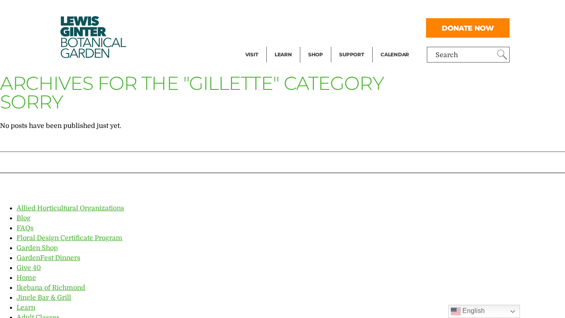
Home (26, 278)
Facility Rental (268, 10)
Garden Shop (37, 248)
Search (447, 55)
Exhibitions (263, 44)
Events (256, 27)
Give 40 (29, 268)
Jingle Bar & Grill (44, 297)
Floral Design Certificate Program (69, 238)
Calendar (395, 54)
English (473, 310)
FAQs (25, 228)
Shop (315, 54)
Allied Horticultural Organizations (70, 208)
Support (351, 54)
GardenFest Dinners (48, 258)
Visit (252, 54)
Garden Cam (294, 27)
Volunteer (354, 44)
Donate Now (468, 28)
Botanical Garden (92, 37)
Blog (281, 44)
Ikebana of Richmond (51, 288)
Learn (283, 54)
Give (346, 27)
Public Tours (294, 10)
